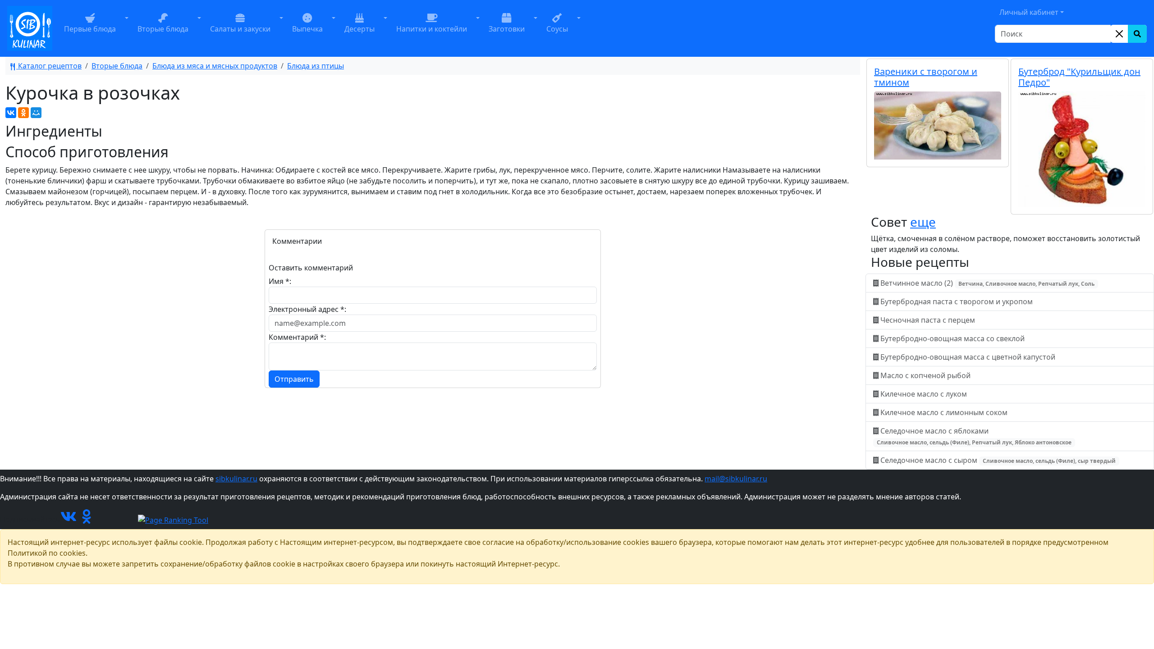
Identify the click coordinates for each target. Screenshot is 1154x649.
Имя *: (280, 281)
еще (923, 221)
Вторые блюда (117, 66)
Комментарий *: (297, 337)
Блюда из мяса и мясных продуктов (214, 66)
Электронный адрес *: (307, 309)
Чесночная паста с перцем (928, 320)
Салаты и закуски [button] (240, 29)
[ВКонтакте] (10, 112)
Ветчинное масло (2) (986, 283)
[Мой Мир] (36, 112)
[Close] (1119, 33)
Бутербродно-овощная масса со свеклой (952, 338)
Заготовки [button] (507, 29)
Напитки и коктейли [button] (431, 29)
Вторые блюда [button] (162, 29)
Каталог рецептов (49, 66)
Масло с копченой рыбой (925, 375)
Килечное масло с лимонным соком (944, 412)
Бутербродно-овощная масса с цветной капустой (968, 357)
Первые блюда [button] (90, 29)
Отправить (294, 379)
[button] (126, 28)
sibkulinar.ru (236, 479)
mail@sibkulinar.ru (736, 479)
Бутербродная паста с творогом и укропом (957, 301)
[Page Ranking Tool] (173, 519)
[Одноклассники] (23, 112)
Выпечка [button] (307, 29)
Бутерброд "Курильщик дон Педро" (1079, 76)
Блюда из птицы (315, 66)
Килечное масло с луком (924, 394)
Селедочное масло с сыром (997, 460)
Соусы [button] (557, 29)
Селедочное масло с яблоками (974, 436)
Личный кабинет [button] (1028, 12)
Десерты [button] (359, 29)
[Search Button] (1137, 34)
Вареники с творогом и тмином (925, 76)
